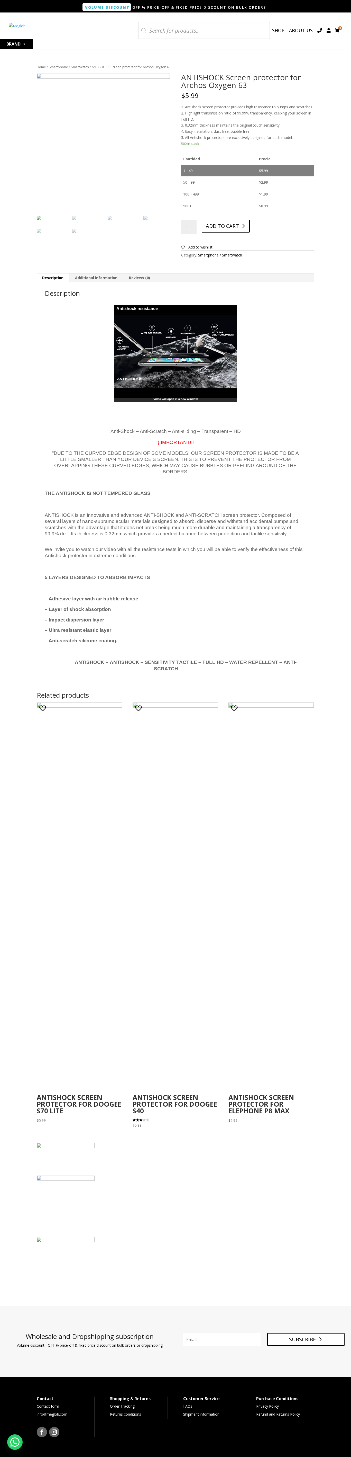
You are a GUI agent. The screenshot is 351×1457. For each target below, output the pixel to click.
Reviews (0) (139, 277)
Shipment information (201, 1414)
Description (52, 277)
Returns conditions (125, 1414)
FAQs (187, 1406)
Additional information (96, 277)
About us (301, 30)
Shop (278, 30)
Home (41, 67)
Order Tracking (122, 1406)
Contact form (48, 1406)
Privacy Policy (267, 1406)
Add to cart (222, 226)
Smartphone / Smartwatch (69, 67)
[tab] (52, 277)
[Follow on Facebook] (42, 1432)
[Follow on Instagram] (54, 1432)
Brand (13, 44)
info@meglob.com (52, 1414)
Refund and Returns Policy (278, 1414)
